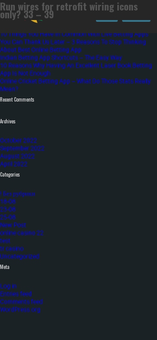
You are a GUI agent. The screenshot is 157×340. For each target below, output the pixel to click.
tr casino (12, 248)
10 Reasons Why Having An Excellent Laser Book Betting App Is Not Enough (76, 69)
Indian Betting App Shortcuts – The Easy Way (61, 57)
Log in (8, 286)
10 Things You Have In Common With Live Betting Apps (74, 34)
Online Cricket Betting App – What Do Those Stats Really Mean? (75, 85)
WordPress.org (20, 309)
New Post (13, 225)
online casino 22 (22, 232)
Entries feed (16, 293)
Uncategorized (19, 256)
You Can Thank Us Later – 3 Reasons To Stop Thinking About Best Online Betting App (73, 45)
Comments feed (21, 301)
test (5, 240)
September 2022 (22, 148)
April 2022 (13, 164)
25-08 (8, 217)
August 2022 (17, 156)
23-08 (8, 209)
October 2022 (18, 140)
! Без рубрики (17, 193)
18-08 (8, 201)
